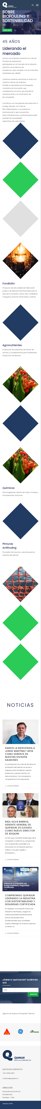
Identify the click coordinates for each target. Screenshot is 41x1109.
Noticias (9, 723)
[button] (37, 5)
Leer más (7, 30)
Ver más (6, 303)
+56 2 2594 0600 (8, 1073)
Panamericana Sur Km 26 (11, 1091)
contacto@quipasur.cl (10, 1078)
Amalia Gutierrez (13, 786)
